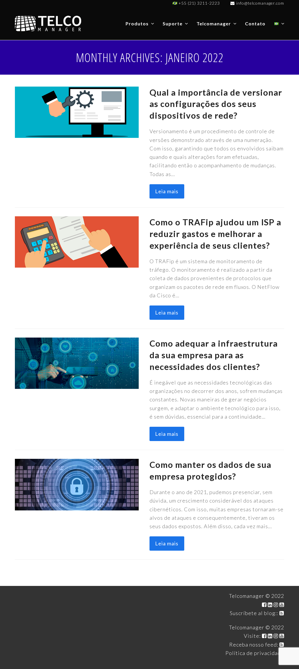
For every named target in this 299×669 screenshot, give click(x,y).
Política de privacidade (254, 653)
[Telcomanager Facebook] (264, 604)
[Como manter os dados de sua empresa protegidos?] (77, 484)
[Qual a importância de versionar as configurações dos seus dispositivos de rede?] (77, 111)
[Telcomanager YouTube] (281, 604)
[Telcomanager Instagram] (276, 604)
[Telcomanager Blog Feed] (281, 613)
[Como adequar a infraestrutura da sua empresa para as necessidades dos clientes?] (77, 362)
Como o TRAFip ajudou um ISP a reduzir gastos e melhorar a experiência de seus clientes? (215, 233)
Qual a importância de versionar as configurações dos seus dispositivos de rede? (216, 104)
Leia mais (166, 191)
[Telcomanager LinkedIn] (270, 604)
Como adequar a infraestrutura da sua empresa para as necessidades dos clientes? (214, 355)
